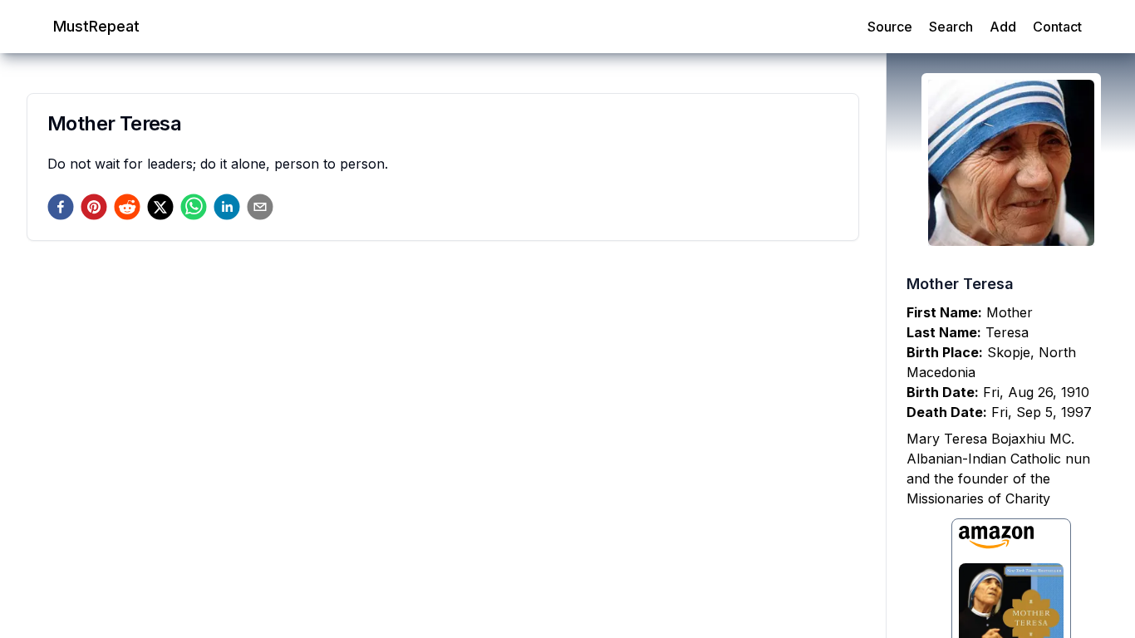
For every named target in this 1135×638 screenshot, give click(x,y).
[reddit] (127, 207)
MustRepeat (96, 26)
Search (951, 26)
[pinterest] (94, 207)
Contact (1057, 26)
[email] (260, 207)
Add (1003, 26)
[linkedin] (227, 207)
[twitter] (160, 207)
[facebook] (60, 207)
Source (889, 26)
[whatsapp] (193, 207)
